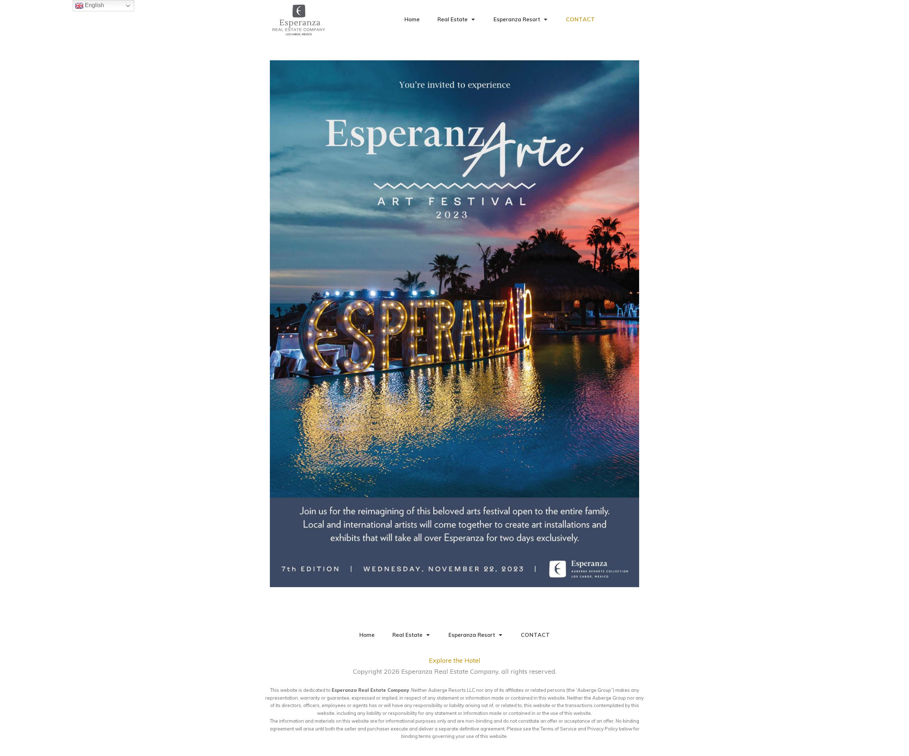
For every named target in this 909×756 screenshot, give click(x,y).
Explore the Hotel (454, 660)
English (93, 5)
